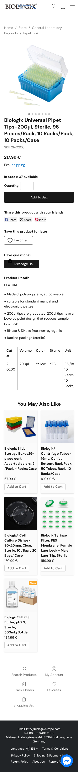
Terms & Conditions (55, 748)
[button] (22, 6)
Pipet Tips (30, 33)
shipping (18, 165)
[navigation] (24, 748)
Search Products (24, 675)
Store (23, 28)
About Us (38, 761)
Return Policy (19, 761)
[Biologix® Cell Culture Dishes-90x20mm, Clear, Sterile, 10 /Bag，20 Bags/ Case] (20, 513)
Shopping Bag (24, 705)
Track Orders (24, 690)
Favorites (54, 690)
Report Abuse (58, 761)
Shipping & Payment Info (50, 755)
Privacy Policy (20, 755)
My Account (54, 675)
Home (8, 28)
